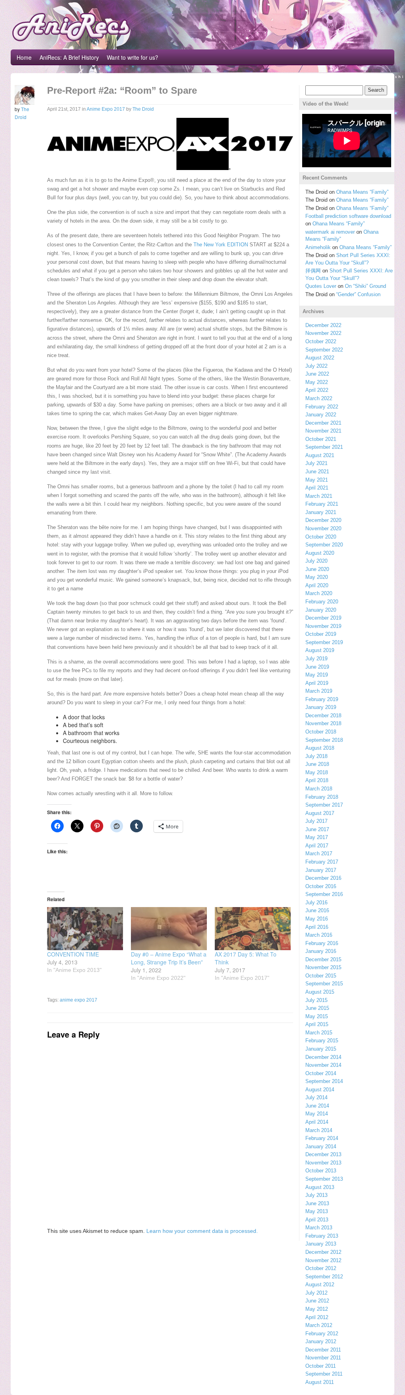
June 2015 (317, 1008)
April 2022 (316, 390)
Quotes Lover (320, 286)
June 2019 (317, 667)
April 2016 (316, 927)
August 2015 (319, 992)
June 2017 (317, 829)
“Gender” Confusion (358, 294)
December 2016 (323, 878)
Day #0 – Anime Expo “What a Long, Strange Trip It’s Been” (168, 958)
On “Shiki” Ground (365, 286)
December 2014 (323, 1057)
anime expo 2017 (78, 1000)
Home (24, 57)
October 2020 (320, 537)
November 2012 (323, 1260)
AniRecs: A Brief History (69, 57)
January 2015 (320, 1049)
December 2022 (323, 325)
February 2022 (321, 407)
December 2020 (323, 520)
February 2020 (321, 602)
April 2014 (316, 1122)
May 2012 (316, 1309)
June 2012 (317, 1301)
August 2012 (319, 1284)
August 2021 (319, 455)
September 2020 (324, 545)
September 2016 (324, 894)
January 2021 (320, 512)
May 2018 (316, 772)
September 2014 (324, 1081)
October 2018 (320, 732)
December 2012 (323, 1252)
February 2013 (321, 1236)
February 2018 (321, 797)
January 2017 (320, 870)
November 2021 (323, 431)
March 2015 (318, 1033)
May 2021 (316, 480)
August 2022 (319, 358)
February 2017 (321, 862)
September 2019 (324, 642)
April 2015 (316, 1024)
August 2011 (319, 1382)
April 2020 (316, 585)
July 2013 (316, 1195)
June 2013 (317, 1203)
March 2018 (318, 789)
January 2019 (320, 707)
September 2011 (324, 1374)
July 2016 (316, 902)
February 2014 (321, 1138)
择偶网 (313, 271)
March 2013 (318, 1228)
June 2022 (317, 374)
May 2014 (316, 1114)
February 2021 (321, 504)
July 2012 (316, 1293)
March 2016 (318, 935)
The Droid (143, 109)
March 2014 (318, 1130)
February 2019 (321, 699)
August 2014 (319, 1090)
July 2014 (316, 1097)
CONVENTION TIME (73, 954)
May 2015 (316, 1016)
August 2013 (319, 1187)
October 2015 (320, 976)
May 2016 (316, 919)
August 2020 (319, 553)
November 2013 (323, 1163)
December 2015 (323, 959)
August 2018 (319, 748)
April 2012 (316, 1317)
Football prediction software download (348, 216)
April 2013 (316, 1220)
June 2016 (317, 910)
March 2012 (318, 1325)
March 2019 (318, 691)
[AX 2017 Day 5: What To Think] (253, 929)
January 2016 (320, 951)
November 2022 (323, 333)
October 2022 (320, 341)
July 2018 (316, 756)
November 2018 (323, 723)
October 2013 (320, 1171)
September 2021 (324, 447)
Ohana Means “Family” (362, 192)
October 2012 (320, 1268)
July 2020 (316, 561)
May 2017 (316, 837)
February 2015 (321, 1040)
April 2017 (316, 846)
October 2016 (320, 886)
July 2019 (316, 659)
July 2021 (316, 463)
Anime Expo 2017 (106, 109)
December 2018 (323, 715)
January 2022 (320, 415)
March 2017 (318, 853)
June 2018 (317, 764)
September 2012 (324, 1277)
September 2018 (324, 740)
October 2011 (320, 1366)
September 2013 (324, 1179)
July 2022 (316, 366)
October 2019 (320, 634)
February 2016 (321, 943)
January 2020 (320, 610)
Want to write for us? (132, 57)
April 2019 (316, 683)
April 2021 (316, 488)
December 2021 (323, 423)
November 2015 (323, 967)
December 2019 (323, 618)
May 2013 (316, 1211)
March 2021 (318, 496)
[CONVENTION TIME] (85, 929)
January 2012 (320, 1341)
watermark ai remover (330, 232)
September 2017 (324, 805)
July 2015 (316, 1000)
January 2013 (320, 1244)
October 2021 (320, 439)
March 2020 (318, 593)
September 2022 (324, 350)
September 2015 (324, 984)
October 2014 (320, 1073)
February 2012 (321, 1333)
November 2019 (323, 626)
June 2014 (317, 1106)
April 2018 (316, 780)
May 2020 (316, 577)
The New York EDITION (220, 245)
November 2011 (323, 1358)
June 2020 (317, 569)
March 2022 (318, 398)
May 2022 (316, 382)
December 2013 (323, 1154)
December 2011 (323, 1350)
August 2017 (319, 813)
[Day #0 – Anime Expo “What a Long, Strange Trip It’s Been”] (169, 929)
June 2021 (317, 471)
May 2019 (316, 675)
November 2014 (323, 1065)
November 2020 (323, 528)
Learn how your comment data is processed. (202, 1231)
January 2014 (320, 1146)
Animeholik (318, 247)
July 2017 (316, 821)
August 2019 (319, 650)
